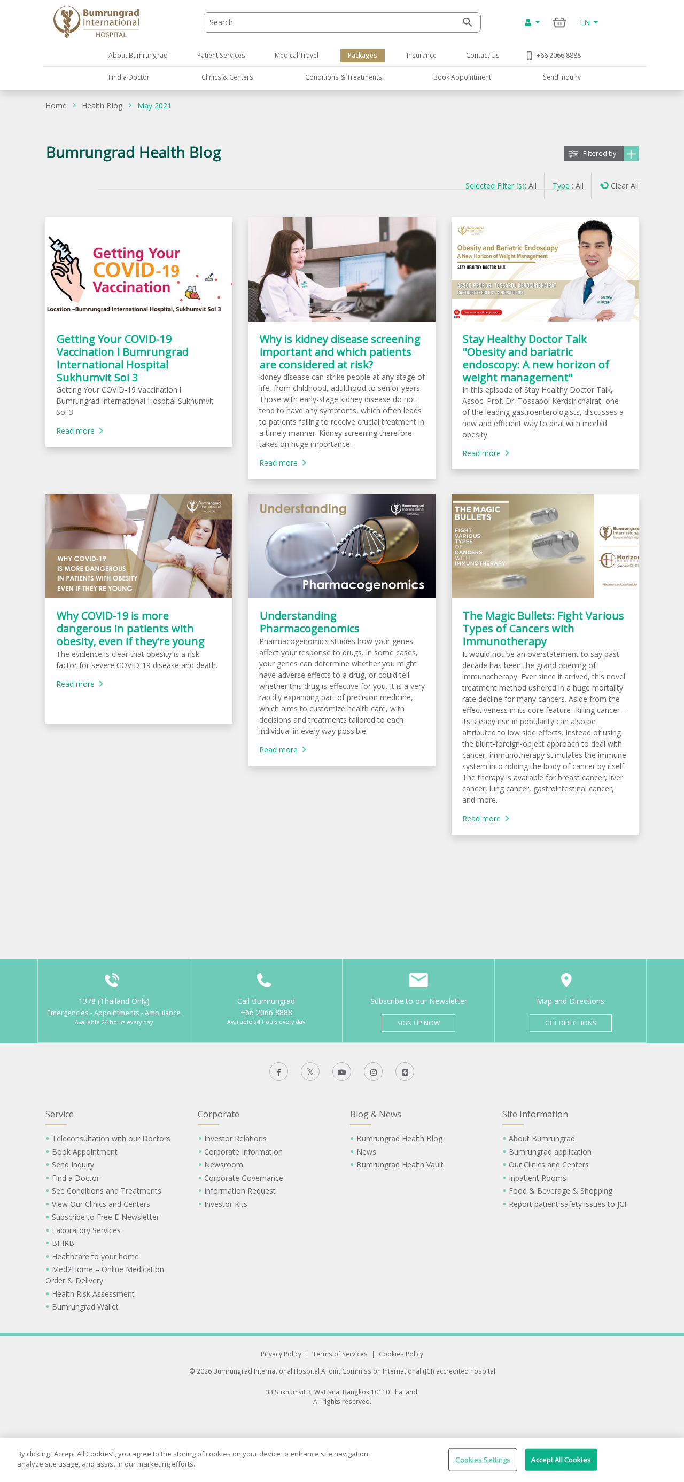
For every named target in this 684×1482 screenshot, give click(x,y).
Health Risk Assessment (93, 1294)
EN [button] (586, 22)
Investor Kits (225, 1204)
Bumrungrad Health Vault (400, 1164)
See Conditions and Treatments (106, 1191)
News (366, 1152)
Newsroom (223, 1164)
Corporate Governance (243, 1178)
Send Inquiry (562, 77)
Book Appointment (462, 77)
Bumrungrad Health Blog (399, 1138)
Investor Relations (235, 1138)
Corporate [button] (218, 1114)
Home (56, 105)
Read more (75, 431)
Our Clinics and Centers (549, 1164)
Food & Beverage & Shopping (560, 1191)
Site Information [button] (535, 1114)
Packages (362, 55)
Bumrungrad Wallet (85, 1306)
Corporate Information (243, 1152)
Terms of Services (340, 1354)
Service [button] (59, 1114)
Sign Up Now (418, 1023)
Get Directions (570, 1023)
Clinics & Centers (227, 77)
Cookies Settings (482, 1459)
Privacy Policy (281, 1354)
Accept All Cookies (560, 1459)
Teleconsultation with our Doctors (111, 1138)
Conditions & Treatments (343, 77)
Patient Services (221, 55)
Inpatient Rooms (537, 1178)
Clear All (625, 186)
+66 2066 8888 (559, 55)
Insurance (422, 55)
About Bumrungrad (138, 55)
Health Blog (102, 105)
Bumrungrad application (550, 1152)
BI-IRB (63, 1243)
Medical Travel (296, 55)
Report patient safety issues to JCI (567, 1204)
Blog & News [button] (375, 1114)
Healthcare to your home (95, 1256)
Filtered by (599, 153)
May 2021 (154, 105)
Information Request (240, 1191)
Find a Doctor (129, 77)
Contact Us (483, 55)
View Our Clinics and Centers (101, 1204)
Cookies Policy (401, 1354)
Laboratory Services (86, 1230)
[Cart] (559, 22)
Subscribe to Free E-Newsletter (105, 1217)
